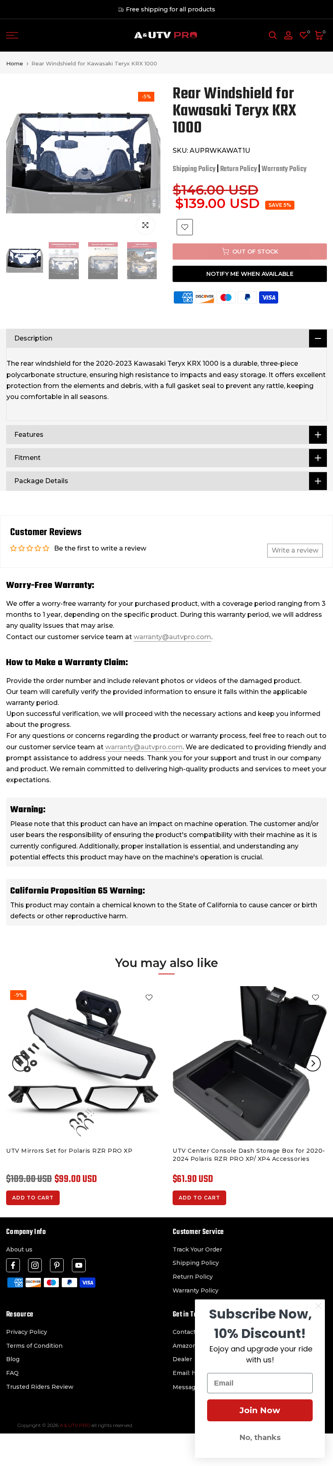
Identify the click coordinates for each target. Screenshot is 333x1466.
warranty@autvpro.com (172, 637)
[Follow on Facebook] (13, 1265)
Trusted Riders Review (40, 1386)
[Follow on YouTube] (79, 1265)
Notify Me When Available (250, 274)
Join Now (260, 1410)
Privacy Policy (26, 1332)
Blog (12, 1359)
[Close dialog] (318, 1305)
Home (14, 63)
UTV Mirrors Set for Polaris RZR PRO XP (69, 1150)
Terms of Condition (34, 1345)
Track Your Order (197, 1249)
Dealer (182, 1359)
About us (19, 1249)
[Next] (313, 1063)
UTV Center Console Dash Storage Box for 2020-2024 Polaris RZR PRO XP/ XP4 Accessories (249, 1154)
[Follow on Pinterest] (57, 1265)
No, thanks (260, 1437)
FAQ (12, 1373)
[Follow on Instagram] (35, 1265)
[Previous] (20, 1063)
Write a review (295, 550)
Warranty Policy (284, 169)
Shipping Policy (194, 169)
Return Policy (238, 169)
